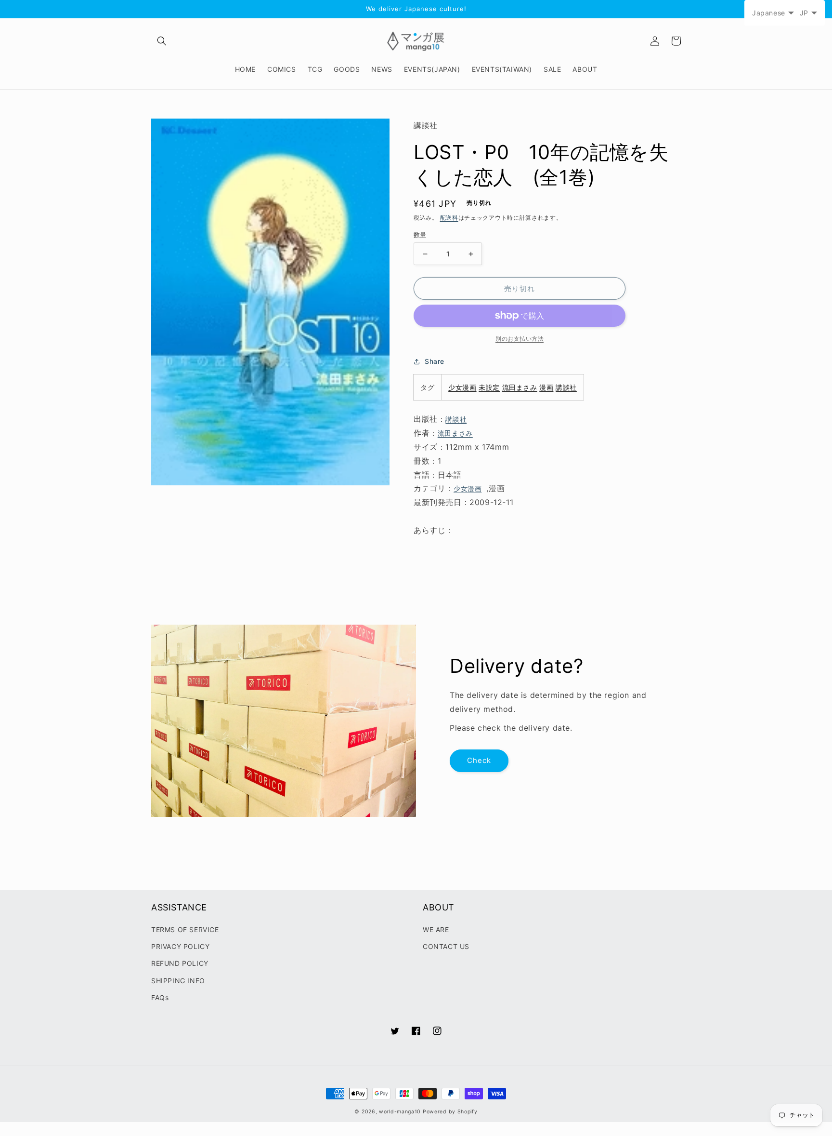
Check (479, 760)
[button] (161, 41)
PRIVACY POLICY (180, 946)
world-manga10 (400, 1112)
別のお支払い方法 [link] (519, 338)
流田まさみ (519, 387)
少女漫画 (462, 387)
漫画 (546, 387)
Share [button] (434, 361)
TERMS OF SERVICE (185, 929)
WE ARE (436, 929)
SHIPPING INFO (178, 980)
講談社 (566, 387)
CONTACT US (446, 946)
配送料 (449, 217)
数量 (420, 235)
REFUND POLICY (179, 963)
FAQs (160, 997)
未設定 (489, 387)
